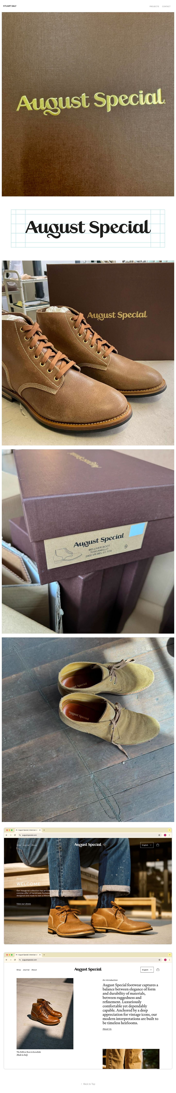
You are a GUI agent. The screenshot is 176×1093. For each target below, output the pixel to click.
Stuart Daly (9, 6)
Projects (154, 6)
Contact (166, 6)
